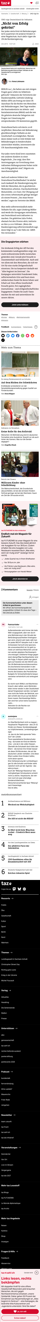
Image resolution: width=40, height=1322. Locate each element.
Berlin (3, 932)
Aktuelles (5, 997)
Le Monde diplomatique (10, 1203)
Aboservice (5, 1263)
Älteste (36, 590)
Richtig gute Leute (8, 970)
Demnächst (5, 1154)
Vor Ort (4, 1159)
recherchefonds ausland (11, 1051)
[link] (13, 9)
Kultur (3, 921)
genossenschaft (7, 1040)
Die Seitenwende (8, 1008)
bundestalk (5, 1078)
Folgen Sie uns (6, 889)
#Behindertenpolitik (23, 317)
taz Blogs (5, 1193)
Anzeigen (5, 1242)
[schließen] (36, 1273)
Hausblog (5, 1002)
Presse (4, 1018)
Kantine (4, 1231)
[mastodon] (14, 890)
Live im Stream (7, 1165)
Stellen (4, 1013)
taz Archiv (5, 1209)
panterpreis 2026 (8, 1062)
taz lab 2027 (6, 1176)
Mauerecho (5, 1094)
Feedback (5, 1258)
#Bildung (12, 317)
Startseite (4, 13)
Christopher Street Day (10, 964)
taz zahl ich (5, 1046)
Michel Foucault (7, 981)
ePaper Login (6, 1269)
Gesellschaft (15, 13)
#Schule (4, 317)
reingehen (5, 1105)
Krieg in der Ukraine (9, 975)
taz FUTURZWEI (7, 1198)
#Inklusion (4, 320)
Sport (3, 926)
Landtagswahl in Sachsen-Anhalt (14, 959)
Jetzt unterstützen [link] (20, 305)
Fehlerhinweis (28, 327)
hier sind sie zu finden (11, 613)
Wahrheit (4, 943)
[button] (37, 3)
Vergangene (6, 1170)
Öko (2, 910)
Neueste (29, 590)
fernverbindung (7, 1084)
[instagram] (24, 890)
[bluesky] (19, 890)
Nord (3, 937)
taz (6, 883)
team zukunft (6, 1122)
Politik (3, 905)
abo (2, 1035)
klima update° (6, 1089)
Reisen (4, 1225)
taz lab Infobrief (7, 1138)
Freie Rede (5, 1100)
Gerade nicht (28, 1273)
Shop (3, 1236)
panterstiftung (7, 1056)
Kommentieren (16, 327)
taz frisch (5, 1127)
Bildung (24, 13)
